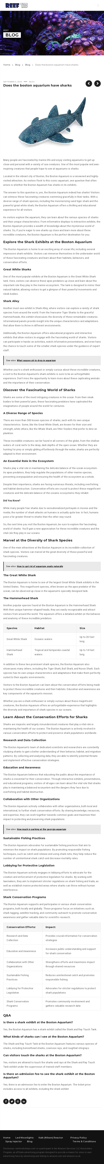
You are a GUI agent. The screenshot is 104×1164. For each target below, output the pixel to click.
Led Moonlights (24, 1137)
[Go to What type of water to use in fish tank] (89, 83)
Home (6, 65)
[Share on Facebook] (6, 1101)
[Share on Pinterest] (18, 1101)
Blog (17, 65)
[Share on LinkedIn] (24, 1101)
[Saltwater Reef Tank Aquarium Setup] (16, 5)
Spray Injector (13, 1141)
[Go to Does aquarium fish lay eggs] (97, 83)
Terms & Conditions (84, 1141)
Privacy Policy (78, 1137)
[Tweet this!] (12, 1101)
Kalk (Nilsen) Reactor (51, 1137)
